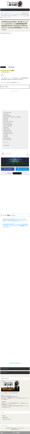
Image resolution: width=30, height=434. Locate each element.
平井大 (9, 33)
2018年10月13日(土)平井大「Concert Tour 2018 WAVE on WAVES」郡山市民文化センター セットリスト (15, 221)
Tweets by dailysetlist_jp (15, 363)
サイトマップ (4, 425)
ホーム (3, 415)
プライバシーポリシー (6, 419)
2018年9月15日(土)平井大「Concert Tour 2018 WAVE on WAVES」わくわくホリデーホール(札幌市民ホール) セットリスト (15, 226)
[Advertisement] (15, 50)
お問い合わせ (5, 417)
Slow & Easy (8, 153)
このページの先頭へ (16, 432)
